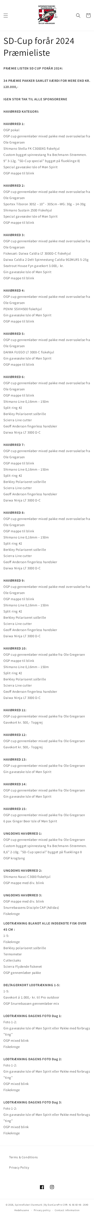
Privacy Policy (19, 1167)
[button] (6, 16)
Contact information (67, 1210)
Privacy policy (42, 1210)
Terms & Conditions (23, 1157)
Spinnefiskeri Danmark (28, 1204)
